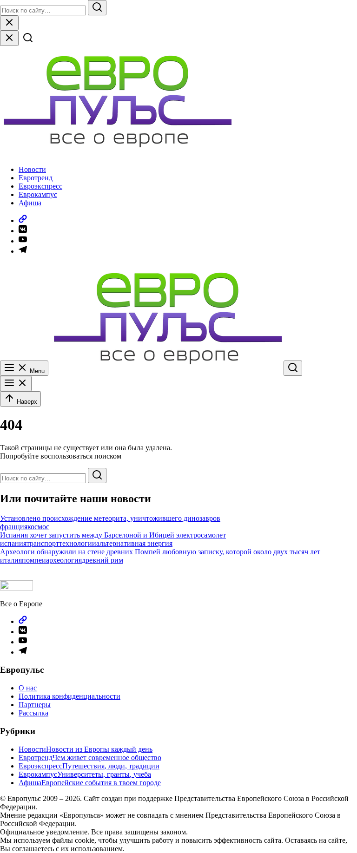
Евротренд (36, 178)
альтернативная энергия (134, 543)
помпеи (34, 560)
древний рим (102, 560)
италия (11, 560)
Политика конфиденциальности (69, 696)
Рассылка (33, 713)
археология (64, 560)
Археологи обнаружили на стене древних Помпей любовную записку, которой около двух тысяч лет (160, 552)
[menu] (16, 383)
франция (13, 527)
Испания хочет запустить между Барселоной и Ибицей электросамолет (113, 535)
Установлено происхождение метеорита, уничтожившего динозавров (110, 518)
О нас (28, 688)
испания (13, 543)
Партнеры (35, 705)
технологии (77, 543)
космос (38, 527)
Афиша (30, 203)
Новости (32, 169)
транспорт (42, 543)
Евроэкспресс (40, 186)
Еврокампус (38, 194)
